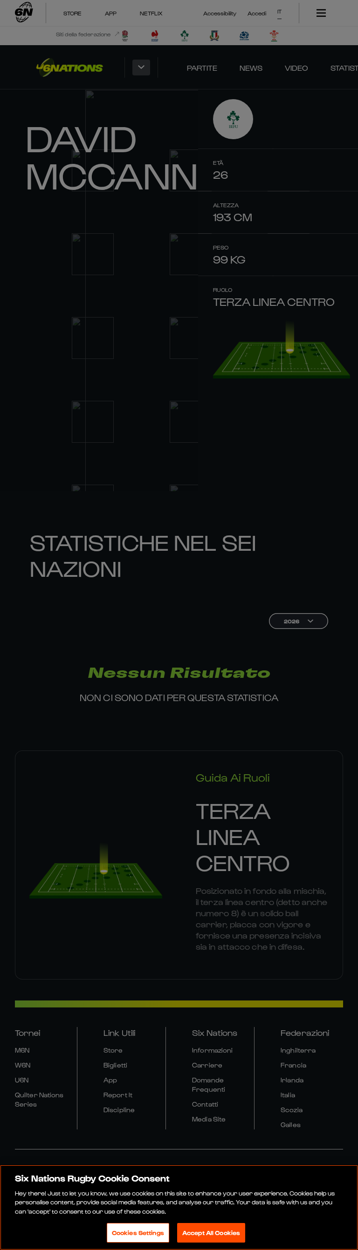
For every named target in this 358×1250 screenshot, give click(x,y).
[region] (179, 1207)
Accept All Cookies (211, 1232)
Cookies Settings (138, 1232)
